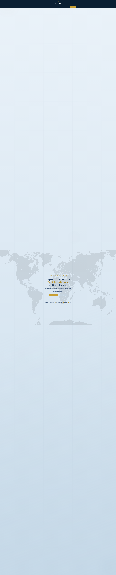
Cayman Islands (52, 302)
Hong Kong (66, 302)
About (62, 6)
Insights (67, 6)
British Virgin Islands (59, 302)
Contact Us (73, 6)
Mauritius (46, 302)
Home (41, 6)
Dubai (70, 302)
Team (59, 6)
